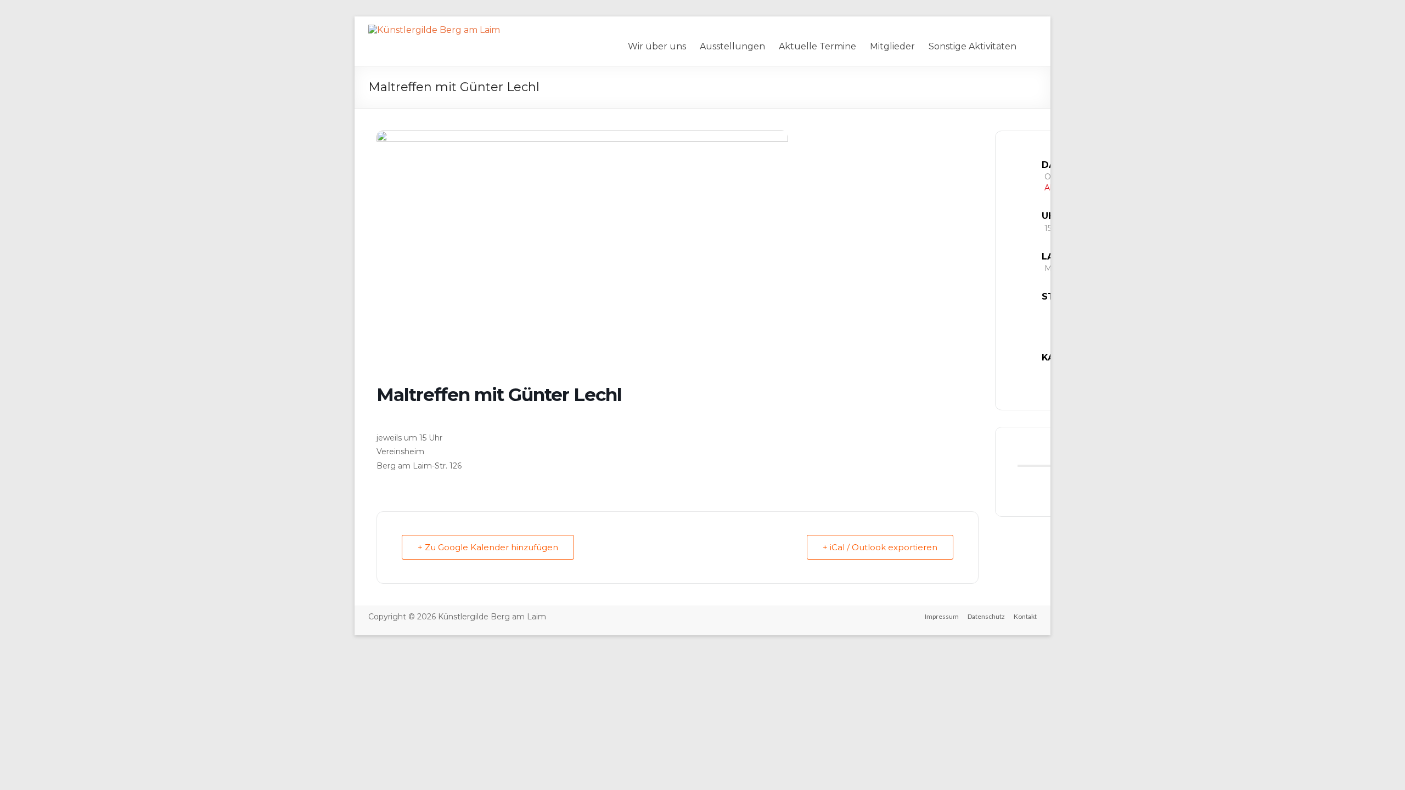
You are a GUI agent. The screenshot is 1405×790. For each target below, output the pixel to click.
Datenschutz (986, 616)
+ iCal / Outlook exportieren (880, 547)
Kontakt (1025, 616)
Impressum (942, 616)
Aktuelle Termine (817, 46)
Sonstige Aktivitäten (972, 46)
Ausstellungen (732, 46)
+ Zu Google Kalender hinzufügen (488, 547)
